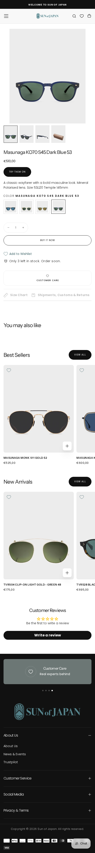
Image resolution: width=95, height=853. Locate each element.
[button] (6, 16)
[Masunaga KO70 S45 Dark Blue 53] (58, 206)
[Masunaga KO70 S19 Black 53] (10, 206)
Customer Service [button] (18, 778)
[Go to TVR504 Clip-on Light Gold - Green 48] (39, 535)
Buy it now (47, 240)
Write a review (47, 635)
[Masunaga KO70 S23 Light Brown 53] (26, 206)
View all (80, 354)
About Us (11, 746)
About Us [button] (11, 735)
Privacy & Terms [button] (16, 810)
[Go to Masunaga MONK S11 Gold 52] (39, 409)
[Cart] (89, 16)
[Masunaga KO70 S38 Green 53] (42, 206)
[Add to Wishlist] (9, 370)
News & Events (15, 754)
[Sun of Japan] (47, 711)
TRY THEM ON (17, 171)
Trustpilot (11, 762)
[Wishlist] (82, 16)
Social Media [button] (14, 794)
